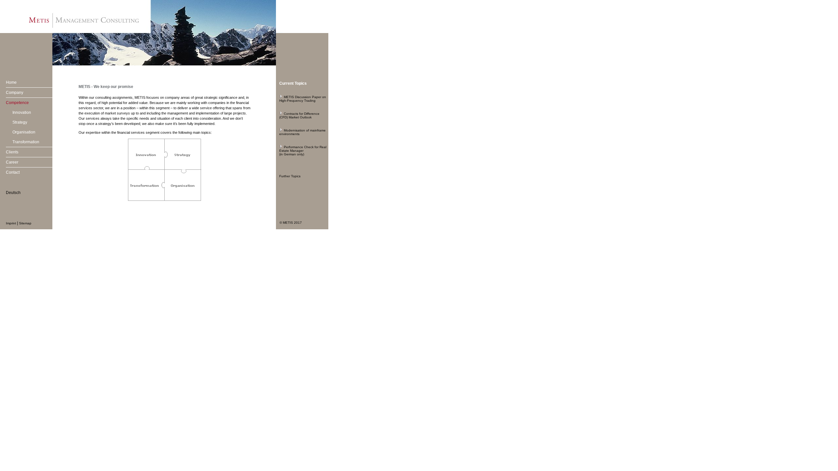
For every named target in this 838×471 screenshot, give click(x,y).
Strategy (19, 122)
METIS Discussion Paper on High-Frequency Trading (302, 98)
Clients (12, 152)
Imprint (11, 223)
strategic (211, 97)
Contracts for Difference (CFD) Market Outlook (299, 115)
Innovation (21, 112)
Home (11, 82)
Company (14, 92)
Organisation (23, 132)
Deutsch (13, 192)
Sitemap (25, 223)
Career (12, 162)
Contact (13, 172)
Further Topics (290, 176)
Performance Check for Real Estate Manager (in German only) (302, 150)
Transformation (25, 142)
